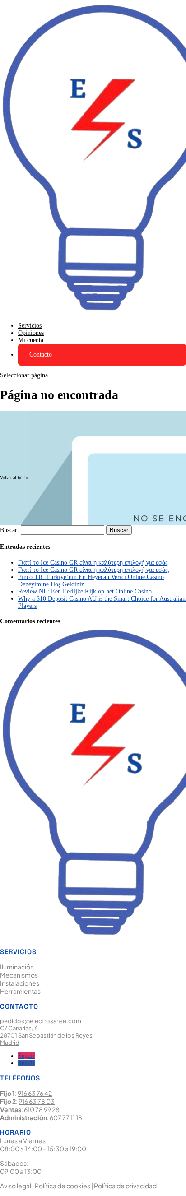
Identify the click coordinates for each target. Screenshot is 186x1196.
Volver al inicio (14, 477)
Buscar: (9, 530)
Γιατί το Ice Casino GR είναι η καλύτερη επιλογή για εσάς (93, 562)
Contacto (40, 354)
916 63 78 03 (37, 1101)
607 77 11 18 (66, 1117)
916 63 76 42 (35, 1093)
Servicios (30, 325)
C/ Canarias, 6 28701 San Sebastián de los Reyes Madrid (46, 1035)
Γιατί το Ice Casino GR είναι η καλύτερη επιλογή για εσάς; (94, 569)
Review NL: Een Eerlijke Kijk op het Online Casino (85, 591)
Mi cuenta (30, 340)
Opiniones (31, 332)
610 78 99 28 (42, 1109)
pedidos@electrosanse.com (40, 1020)
